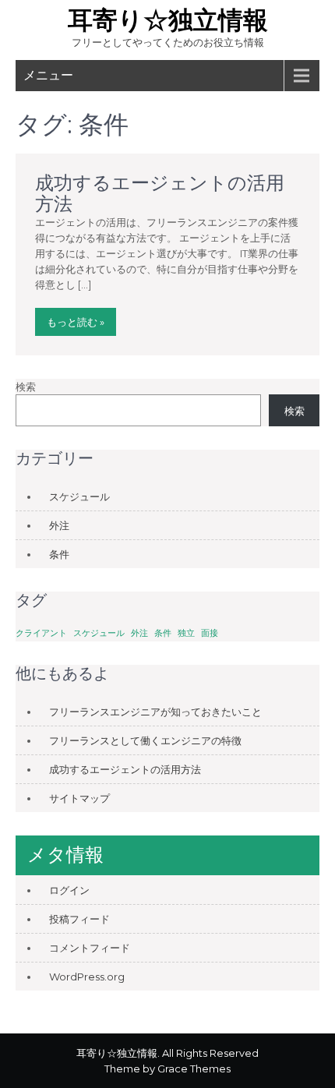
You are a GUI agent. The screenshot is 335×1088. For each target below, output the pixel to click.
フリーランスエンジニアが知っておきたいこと (155, 711)
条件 (59, 554)
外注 (59, 525)
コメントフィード (89, 947)
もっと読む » (75, 322)
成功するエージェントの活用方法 (159, 192)
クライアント (41, 633)
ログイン (69, 890)
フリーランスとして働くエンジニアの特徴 (145, 740)
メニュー (48, 75)
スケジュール (79, 496)
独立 (186, 633)
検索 (26, 386)
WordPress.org (87, 976)
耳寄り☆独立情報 (168, 20)
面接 (209, 633)
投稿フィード (79, 919)
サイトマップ (79, 798)
